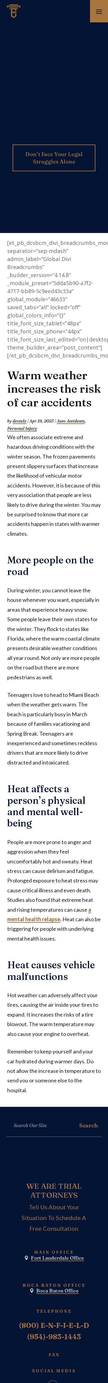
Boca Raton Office (57, 1291)
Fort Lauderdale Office (57, 1258)
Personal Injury (22, 428)
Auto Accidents (71, 421)
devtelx (19, 421)
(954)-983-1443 (54, 1336)
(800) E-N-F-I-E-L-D (54, 1325)
